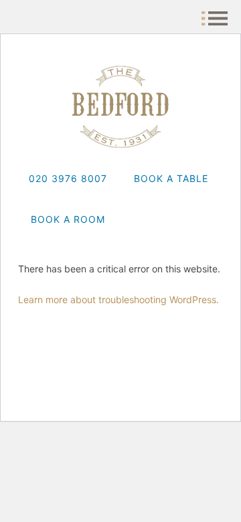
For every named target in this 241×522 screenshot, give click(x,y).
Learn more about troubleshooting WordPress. (118, 299)
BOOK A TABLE (171, 178)
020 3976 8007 (68, 178)
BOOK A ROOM (68, 219)
